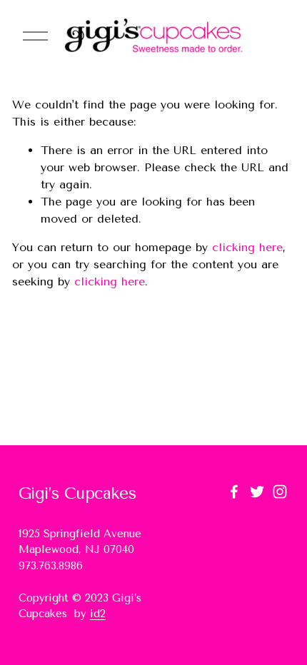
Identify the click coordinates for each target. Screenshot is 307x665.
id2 (98, 613)
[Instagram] (280, 491)
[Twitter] (257, 491)
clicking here (247, 247)
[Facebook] (234, 491)
